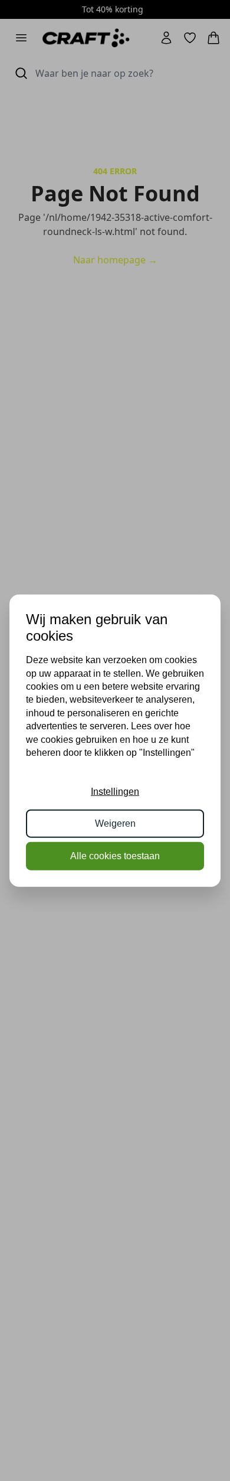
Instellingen (115, 792)
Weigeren (115, 823)
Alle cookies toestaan (115, 855)
